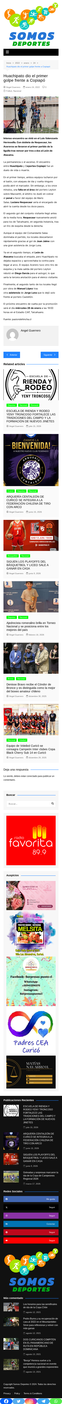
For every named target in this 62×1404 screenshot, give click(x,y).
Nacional (17, 91)
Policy (17, 1393)
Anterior (13, 355)
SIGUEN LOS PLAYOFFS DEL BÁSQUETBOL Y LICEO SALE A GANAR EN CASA (27, 565)
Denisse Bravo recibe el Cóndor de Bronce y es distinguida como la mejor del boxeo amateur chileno (30, 688)
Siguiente (48, 355)
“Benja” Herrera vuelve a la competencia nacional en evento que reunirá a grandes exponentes (40, 1363)
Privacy (7, 1393)
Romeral (34, 405)
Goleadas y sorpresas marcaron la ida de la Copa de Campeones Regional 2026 (40, 1175)
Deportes (11, 405)
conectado (32, 776)
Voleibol (22, 740)
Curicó (10, 491)
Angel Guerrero (13, 87)
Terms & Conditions (33, 1393)
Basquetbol (12, 556)
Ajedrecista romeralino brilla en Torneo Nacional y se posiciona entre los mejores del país (31, 626)
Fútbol (9, 91)
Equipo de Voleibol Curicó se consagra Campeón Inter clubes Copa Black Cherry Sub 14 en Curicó (30, 749)
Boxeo (10, 679)
